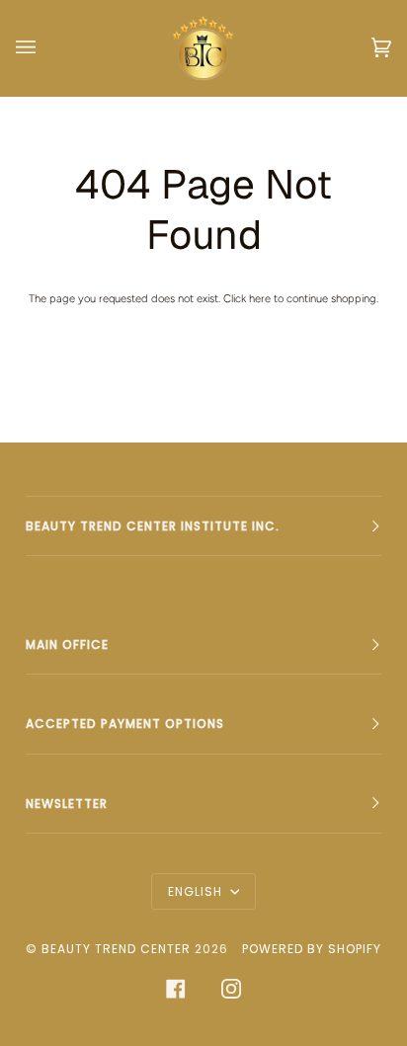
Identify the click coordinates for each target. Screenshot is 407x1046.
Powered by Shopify (311, 948)
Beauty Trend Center (116, 948)
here (260, 298)
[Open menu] (45, 48)
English (197, 891)
